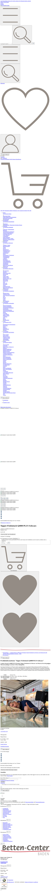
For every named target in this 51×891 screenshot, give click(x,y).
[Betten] (6, 219)
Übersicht (2, 159)
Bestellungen (18, 159)
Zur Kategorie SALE (7, 322)
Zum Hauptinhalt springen (5, 1)
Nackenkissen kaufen (7, 837)
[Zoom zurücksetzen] (4, 499)
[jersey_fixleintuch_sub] (7, 435)
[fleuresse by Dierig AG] (5, 522)
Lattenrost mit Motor (7, 836)
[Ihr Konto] (10, 143)
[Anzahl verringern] (2, 543)
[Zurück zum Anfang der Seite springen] (3, 888)
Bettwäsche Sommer (7, 827)
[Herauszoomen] (1, 499)
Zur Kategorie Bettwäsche (8, 268)
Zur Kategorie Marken (7, 342)
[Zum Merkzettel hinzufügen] (19, 609)
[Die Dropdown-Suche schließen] (33, 43)
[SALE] (5, 330)
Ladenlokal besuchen (4, 746)
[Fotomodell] (7, 461)
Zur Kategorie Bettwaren (8, 242)
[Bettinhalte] (5, 240)
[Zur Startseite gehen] (4, 5)
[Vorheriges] (1, 489)
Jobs (4, 817)
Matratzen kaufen (6, 835)
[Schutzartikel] (6, 320)
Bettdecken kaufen (6, 823)
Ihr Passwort (3, 779)
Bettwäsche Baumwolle (7, 824)
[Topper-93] (9, 408)
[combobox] (6, 43)
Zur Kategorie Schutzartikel (8, 303)
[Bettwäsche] (6, 288)
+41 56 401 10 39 (4, 731)
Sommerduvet (5, 840)
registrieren (4, 158)
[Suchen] (22, 34)
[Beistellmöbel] (12, 225)
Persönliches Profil (8, 159)
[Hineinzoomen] (7, 499)
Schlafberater (5, 808)
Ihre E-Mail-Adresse (4, 777)
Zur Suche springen (15, 1)
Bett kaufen (5, 822)
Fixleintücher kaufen (7, 829)
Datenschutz (10, 880)
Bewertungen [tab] (6, 655)
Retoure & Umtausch (7, 814)
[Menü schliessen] (3, 215)
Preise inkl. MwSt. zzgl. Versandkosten (8, 534)
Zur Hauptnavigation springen (25, 1)
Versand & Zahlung (7, 811)
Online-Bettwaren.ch (10, 882)
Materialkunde (6, 809)
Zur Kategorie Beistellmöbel (8, 221)
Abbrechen (2, 782)
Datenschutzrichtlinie (29, 802)
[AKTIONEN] (6, 340)
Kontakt (2, 4)
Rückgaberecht (6, 813)
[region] (25, 459)
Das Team (5, 816)
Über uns (5, 815)
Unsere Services (3, 744)
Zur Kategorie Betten (7, 213)
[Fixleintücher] (6, 301)
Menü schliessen (5, 154)
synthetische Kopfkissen (8, 841)
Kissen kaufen (6, 834)
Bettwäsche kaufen (6, 826)
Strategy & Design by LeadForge (31, 882)
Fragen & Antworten (7, 810)
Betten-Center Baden (4, 2)
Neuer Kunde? (10, 775)
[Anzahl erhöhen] (9, 543)
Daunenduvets (6, 828)
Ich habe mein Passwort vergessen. (7, 780)
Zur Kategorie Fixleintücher (8, 291)
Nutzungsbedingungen (40, 802)
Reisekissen (5, 838)
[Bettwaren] (5, 266)
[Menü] (10, 15)
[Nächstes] (4, 489)
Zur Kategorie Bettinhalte (8, 227)
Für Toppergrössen (6, 538)
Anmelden (2, 157)
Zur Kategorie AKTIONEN (8, 332)
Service (1, 3)
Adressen (14, 159)
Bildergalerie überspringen (5, 407)
